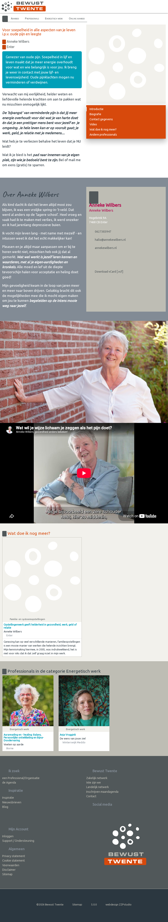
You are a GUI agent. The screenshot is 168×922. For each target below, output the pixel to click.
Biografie (95, 114)
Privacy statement (13, 856)
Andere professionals (103, 134)
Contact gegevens (101, 119)
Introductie (96, 109)
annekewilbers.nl (105, 248)
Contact (91, 796)
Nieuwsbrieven (11, 802)
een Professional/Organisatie (21, 778)
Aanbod (15, 18)
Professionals (32, 18)
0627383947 (102, 231)
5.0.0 (94, 904)
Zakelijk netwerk (96, 778)
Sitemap (7, 874)
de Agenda (9, 782)
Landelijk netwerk (97, 787)
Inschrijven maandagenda (102, 791)
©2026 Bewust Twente (50, 904)
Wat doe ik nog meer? (103, 129)
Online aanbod (77, 18)
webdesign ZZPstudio (119, 904)
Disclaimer (9, 869)
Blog (5, 806)
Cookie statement (13, 860)
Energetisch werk (54, 18)
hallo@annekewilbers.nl (110, 239)
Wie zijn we (93, 782)
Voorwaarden (10, 865)
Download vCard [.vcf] (108, 271)
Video (93, 124)
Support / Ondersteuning (18, 840)
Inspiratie (8, 797)
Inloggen (8, 836)
